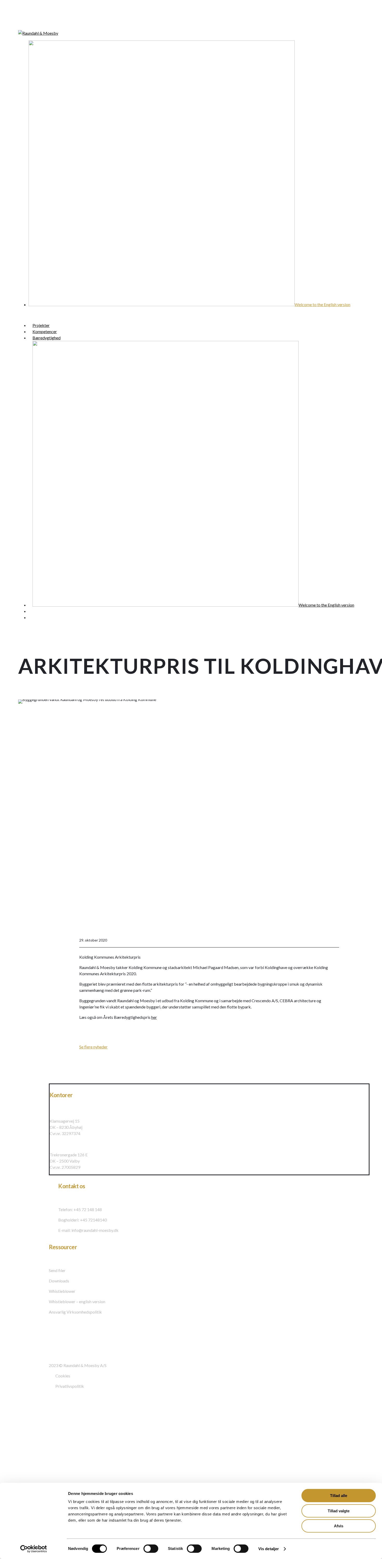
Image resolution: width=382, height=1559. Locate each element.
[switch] (150, 1548)
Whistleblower (62, 1291)
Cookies (62, 1375)
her (154, 1017)
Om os (18, 1457)
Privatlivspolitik (69, 1386)
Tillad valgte (339, 1511)
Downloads (59, 1280)
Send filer (57, 1270)
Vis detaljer (268, 1549)
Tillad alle (338, 1495)
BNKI (17, 1480)
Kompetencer (27, 1430)
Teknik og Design (31, 1469)
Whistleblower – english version (77, 1301)
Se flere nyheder (93, 1046)
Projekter (22, 1419)
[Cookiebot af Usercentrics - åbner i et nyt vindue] (33, 1549)
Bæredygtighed (29, 1442)
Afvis (338, 1526)
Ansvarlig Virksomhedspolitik (75, 1311)
